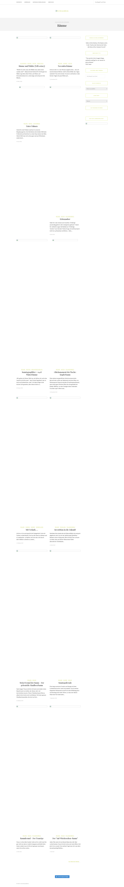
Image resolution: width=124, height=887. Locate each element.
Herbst (65, 63)
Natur (34, 63)
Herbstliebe (39, 527)
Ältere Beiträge (74, 861)
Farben (27, 527)
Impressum (27, 2)
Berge (30, 123)
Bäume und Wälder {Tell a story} (32, 66)
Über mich (51, 2)
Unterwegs (36, 123)
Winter (28, 369)
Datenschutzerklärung (39, 2)
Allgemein (23, 63)
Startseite (19, 2)
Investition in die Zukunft (65, 529)
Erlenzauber (65, 219)
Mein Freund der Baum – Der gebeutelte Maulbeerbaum (32, 684)
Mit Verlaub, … (32, 529)
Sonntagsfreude (65, 683)
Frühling (63, 527)
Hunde (65, 680)
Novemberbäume (65, 66)
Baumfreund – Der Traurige (32, 838)
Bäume (29, 63)
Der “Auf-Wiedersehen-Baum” (65, 838)
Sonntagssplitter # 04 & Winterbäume (32, 373)
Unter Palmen (32, 126)
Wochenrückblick (37, 369)
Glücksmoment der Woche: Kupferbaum (65, 373)
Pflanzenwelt (70, 216)
